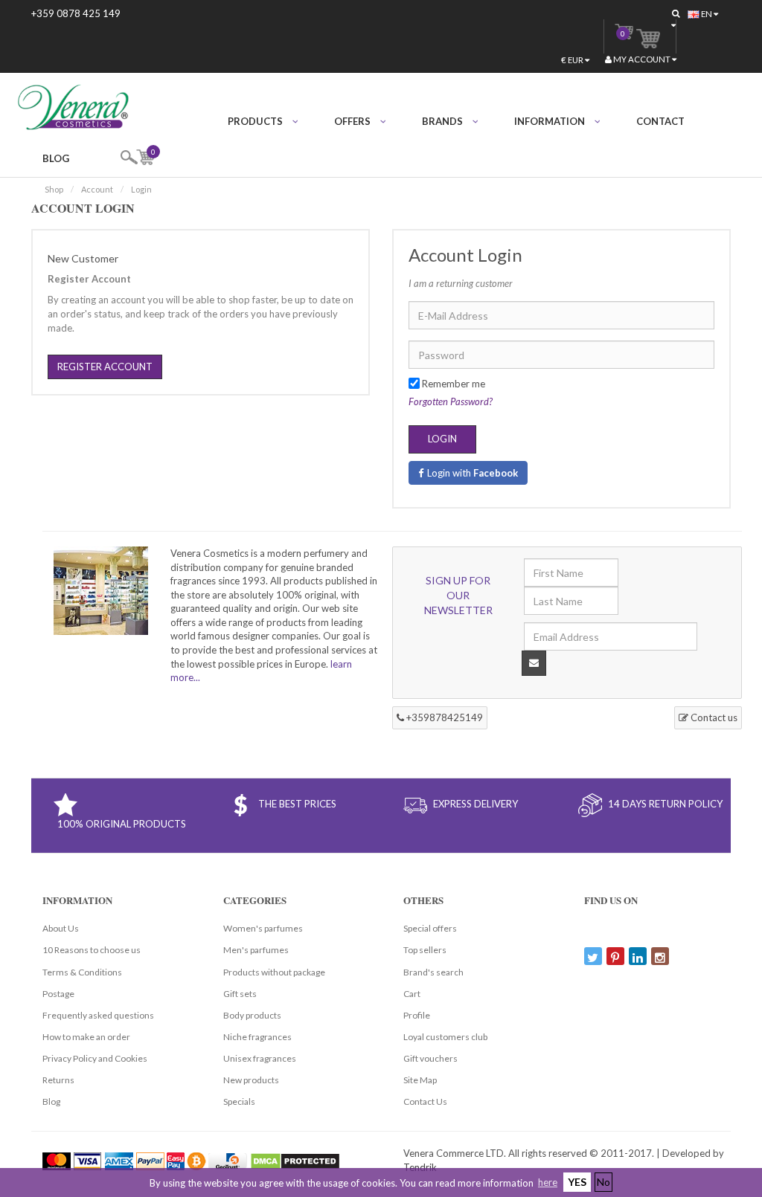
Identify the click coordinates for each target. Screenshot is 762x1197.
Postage (58, 993)
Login (141, 189)
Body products (252, 1015)
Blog (55, 158)
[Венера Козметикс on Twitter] (593, 956)
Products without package (274, 972)
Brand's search (433, 972)
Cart (411, 993)
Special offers (430, 928)
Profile (416, 1015)
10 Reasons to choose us (91, 949)
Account (97, 189)
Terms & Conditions (82, 972)
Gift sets (240, 993)
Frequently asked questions (98, 1015)
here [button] (547, 1182)
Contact (660, 121)
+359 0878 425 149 (76, 13)
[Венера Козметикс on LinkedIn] (638, 956)
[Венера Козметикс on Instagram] (660, 956)
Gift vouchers (430, 1058)
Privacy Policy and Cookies (94, 1058)
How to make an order (86, 1036)
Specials (239, 1101)
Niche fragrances (257, 1036)
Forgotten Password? (451, 401)
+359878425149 (443, 717)
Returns (58, 1079)
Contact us (712, 717)
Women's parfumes (263, 928)
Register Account (105, 366)
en (706, 14)
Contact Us (425, 1101)
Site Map (420, 1079)
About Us (60, 928)
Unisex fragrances (259, 1058)
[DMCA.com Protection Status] (295, 1160)
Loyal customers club (445, 1036)
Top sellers (424, 949)
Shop (54, 189)
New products (251, 1079)
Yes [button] (577, 1181)
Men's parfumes (256, 949)
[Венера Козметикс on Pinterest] (615, 956)
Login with (472, 473)
